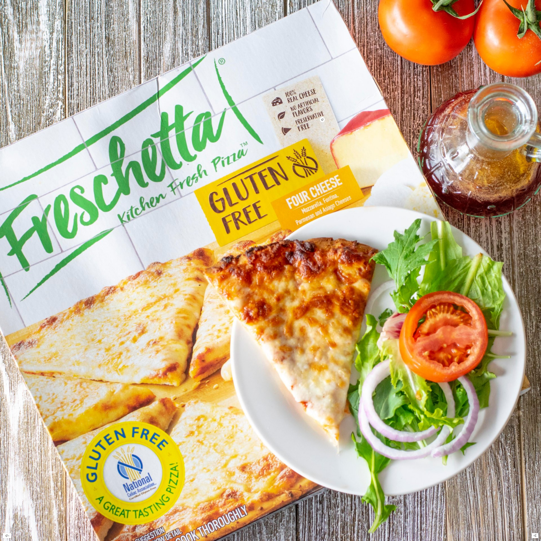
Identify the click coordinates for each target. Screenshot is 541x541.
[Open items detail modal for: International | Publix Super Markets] (322, 119)
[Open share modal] (535, 535)
